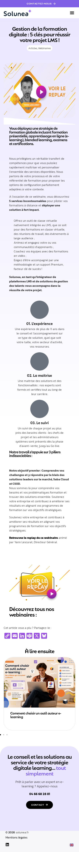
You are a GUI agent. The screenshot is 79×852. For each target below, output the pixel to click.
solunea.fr (22, 832)
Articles (32, 48)
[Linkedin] (7, 844)
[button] (72, 12)
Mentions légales (16, 837)
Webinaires (44, 48)
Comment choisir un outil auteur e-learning (35, 715)
